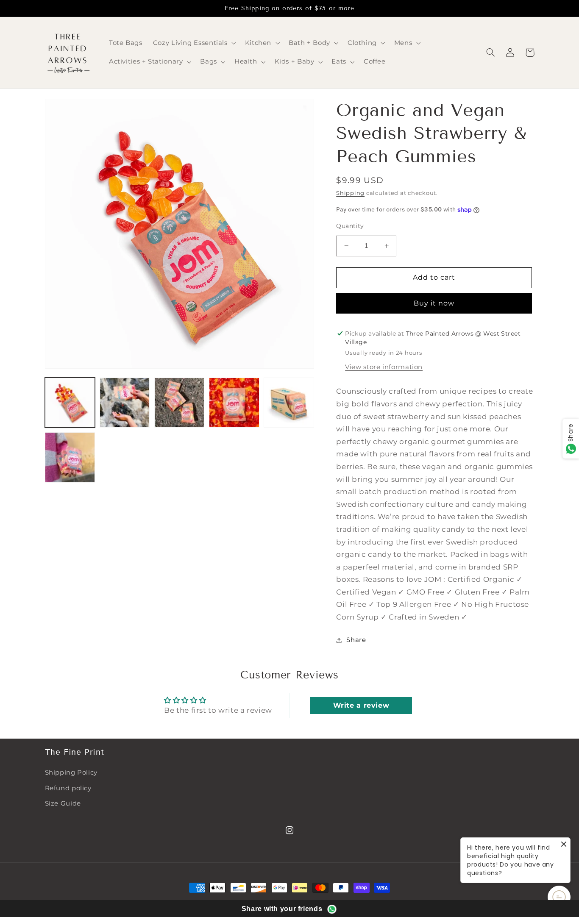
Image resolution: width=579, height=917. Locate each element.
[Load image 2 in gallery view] (125, 403)
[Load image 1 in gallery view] (70, 403)
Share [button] (356, 640)
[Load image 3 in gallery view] (179, 403)
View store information (384, 367)
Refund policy (68, 788)
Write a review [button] (361, 705)
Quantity (350, 225)
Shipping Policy (71, 772)
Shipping (350, 193)
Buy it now (434, 303)
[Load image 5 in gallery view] (289, 403)
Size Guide (63, 803)
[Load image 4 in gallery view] (234, 403)
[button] (193, 43)
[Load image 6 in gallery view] (70, 457)
